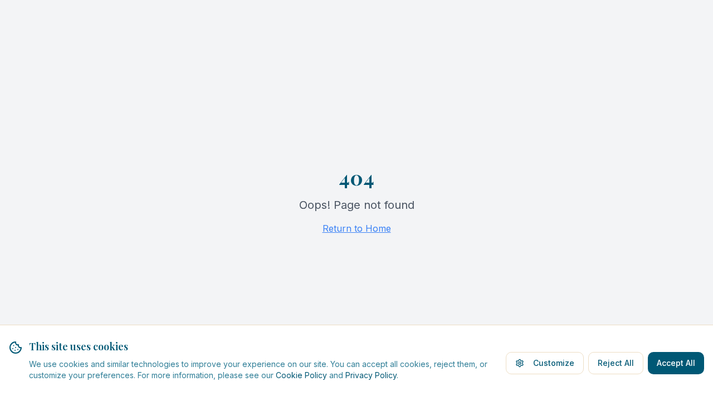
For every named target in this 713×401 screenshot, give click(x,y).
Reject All (616, 363)
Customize (553, 363)
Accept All (676, 363)
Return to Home (357, 228)
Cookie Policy (301, 375)
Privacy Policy (371, 375)
